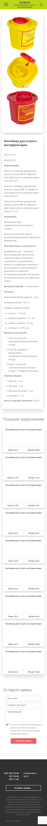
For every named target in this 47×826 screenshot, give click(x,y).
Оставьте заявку (23, 741)
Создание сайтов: (14, 821)
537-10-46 (14, 773)
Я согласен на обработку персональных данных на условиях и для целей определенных (26, 729)
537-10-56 (14, 776)
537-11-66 (14, 779)
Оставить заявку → (23, 788)
